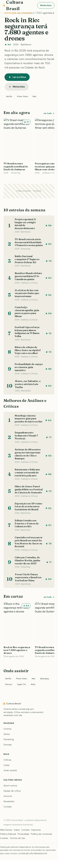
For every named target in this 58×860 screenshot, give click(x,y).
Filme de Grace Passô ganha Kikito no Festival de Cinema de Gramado (29, 489)
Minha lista (46, 5)
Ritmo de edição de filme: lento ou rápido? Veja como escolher (28, 350)
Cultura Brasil (13, 703)
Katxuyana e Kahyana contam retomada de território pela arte (27, 472)
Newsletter (9, 801)
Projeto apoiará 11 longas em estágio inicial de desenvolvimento (25, 224)
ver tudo (48, 113)
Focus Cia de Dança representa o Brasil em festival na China (28, 577)
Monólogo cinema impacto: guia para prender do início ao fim (28, 418)
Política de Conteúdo (41, 834)
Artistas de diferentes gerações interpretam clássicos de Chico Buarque (28, 454)
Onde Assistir (10, 770)
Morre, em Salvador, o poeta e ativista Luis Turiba (27, 384)
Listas (6, 765)
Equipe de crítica (12, 791)
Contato (8, 806)
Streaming (9, 739)
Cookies (4, 838)
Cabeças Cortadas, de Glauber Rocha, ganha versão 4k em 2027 (27, 560)
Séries (7, 734)
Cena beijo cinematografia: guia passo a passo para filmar (27, 312)
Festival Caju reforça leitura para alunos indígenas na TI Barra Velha (27, 332)
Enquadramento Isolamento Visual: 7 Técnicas (26, 435)
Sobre (17, 830)
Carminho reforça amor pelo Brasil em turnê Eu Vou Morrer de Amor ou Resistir (28, 542)
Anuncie (8, 796)
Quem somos (10, 785)
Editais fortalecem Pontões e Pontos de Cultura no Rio (27, 523)
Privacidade (23, 834)
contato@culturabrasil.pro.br (32, 853)
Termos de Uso (17, 838)
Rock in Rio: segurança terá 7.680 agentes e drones (26, 29)
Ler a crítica (19, 77)
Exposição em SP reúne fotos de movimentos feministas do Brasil (28, 506)
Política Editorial (8, 834)
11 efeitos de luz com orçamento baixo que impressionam (27, 293)
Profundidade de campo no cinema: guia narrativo (29, 367)
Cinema (7, 728)
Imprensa (36, 830)
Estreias (8, 744)
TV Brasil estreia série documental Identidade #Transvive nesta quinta (29, 242)
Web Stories (6, 830)
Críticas (7, 759)
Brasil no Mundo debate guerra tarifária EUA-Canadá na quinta (28, 276)
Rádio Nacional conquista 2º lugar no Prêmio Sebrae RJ (27, 259)
